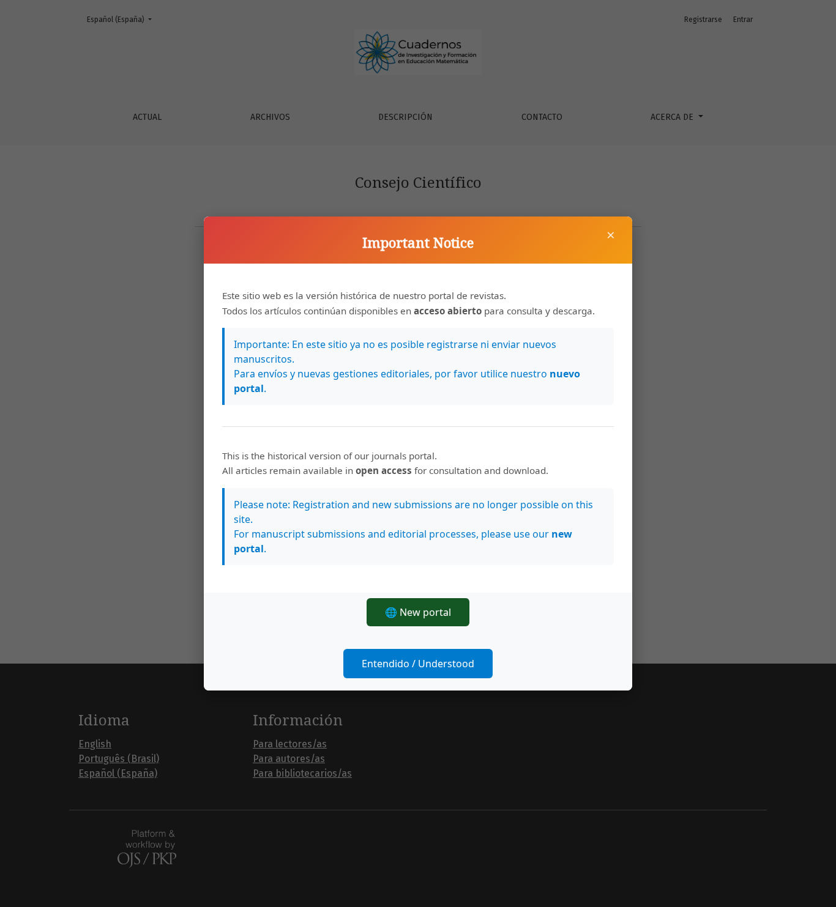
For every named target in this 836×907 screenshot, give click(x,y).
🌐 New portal (418, 612)
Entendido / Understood (418, 663)
